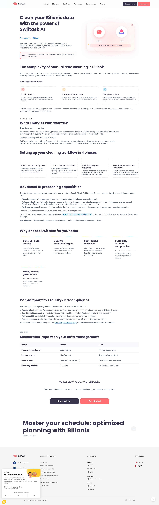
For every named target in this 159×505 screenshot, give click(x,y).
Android (92, 486)
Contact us (43, 462)
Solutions (66, 4)
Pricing (102, 4)
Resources (78, 4)
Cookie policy (44, 479)
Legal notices (44, 485)
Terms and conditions (47, 466)
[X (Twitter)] (130, 500)
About (46, 4)
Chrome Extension (96, 479)
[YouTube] (134, 500)
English (139, 466)
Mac (91, 465)
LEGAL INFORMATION (47, 456)
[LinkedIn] (126, 500)
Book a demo (130, 4)
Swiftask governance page (66, 323)
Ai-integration (25, 38)
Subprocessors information (49, 482)
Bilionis (36, 38)
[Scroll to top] (153, 499)
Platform (55, 4)
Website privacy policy (47, 469)
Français (140, 462)
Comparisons (91, 4)
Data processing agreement (49, 476)
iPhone (92, 489)
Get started (144, 4)
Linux (91, 472)
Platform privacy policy (47, 472)
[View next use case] (133, 428)
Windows (93, 468)
